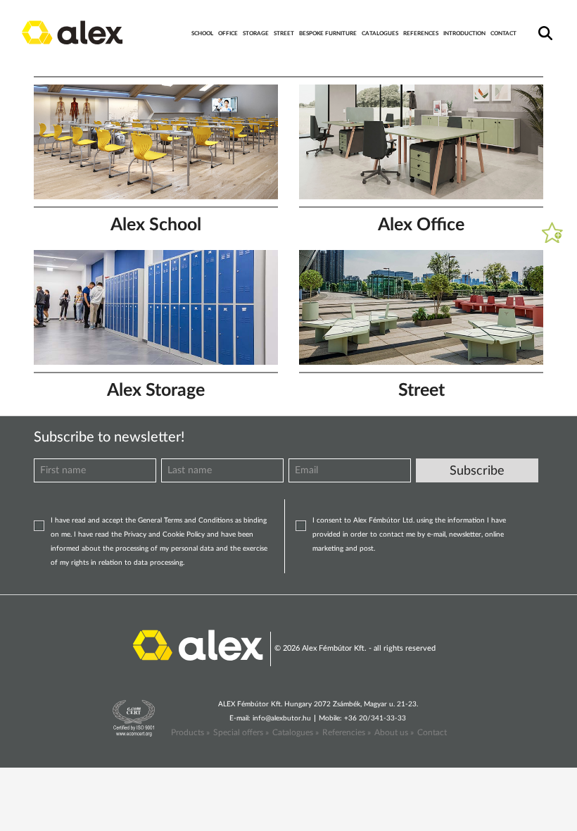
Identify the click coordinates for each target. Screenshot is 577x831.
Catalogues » (295, 732)
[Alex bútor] (197, 644)
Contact (432, 732)
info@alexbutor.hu (282, 718)
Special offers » (241, 732)
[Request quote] (552, 232)
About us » (394, 732)
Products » (190, 732)
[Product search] (543, 24)
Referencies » (346, 732)
